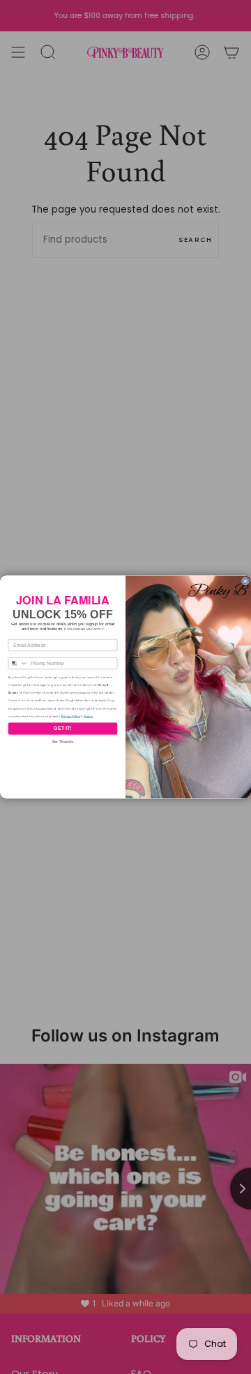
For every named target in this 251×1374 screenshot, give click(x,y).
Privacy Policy (70, 716)
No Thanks (62, 742)
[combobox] (17, 663)
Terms (88, 716)
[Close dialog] (245, 581)
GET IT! (62, 728)
